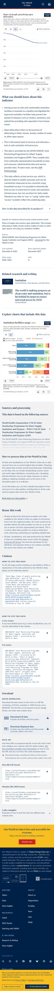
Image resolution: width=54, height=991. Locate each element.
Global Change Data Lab (39, 852)
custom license (23, 866)
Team (30, 911)
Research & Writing (10, 940)
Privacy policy (7, 969)
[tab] (6, 29)
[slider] (17, 78)
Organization (33, 901)
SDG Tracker (7, 923)
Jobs (30, 917)
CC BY (26, 89)
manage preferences (36, 980)
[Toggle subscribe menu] (49, 4)
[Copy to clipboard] (44, 577)
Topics (4, 895)
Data (4, 901)
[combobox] (43, 4)
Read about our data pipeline (13, 498)
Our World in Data (27, 4)
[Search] (43, 4)
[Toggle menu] (4, 4)
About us (32, 895)
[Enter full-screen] (49, 89)
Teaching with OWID (10, 929)
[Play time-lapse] (5, 78)
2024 (47, 78)
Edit (44, 29)
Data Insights (7, 906)
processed (39, 240)
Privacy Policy (20, 980)
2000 (12, 78)
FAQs (36, 871)
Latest (4, 918)
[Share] (43, 89)
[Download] (38, 89)
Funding (31, 906)
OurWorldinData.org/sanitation (13, 89)
